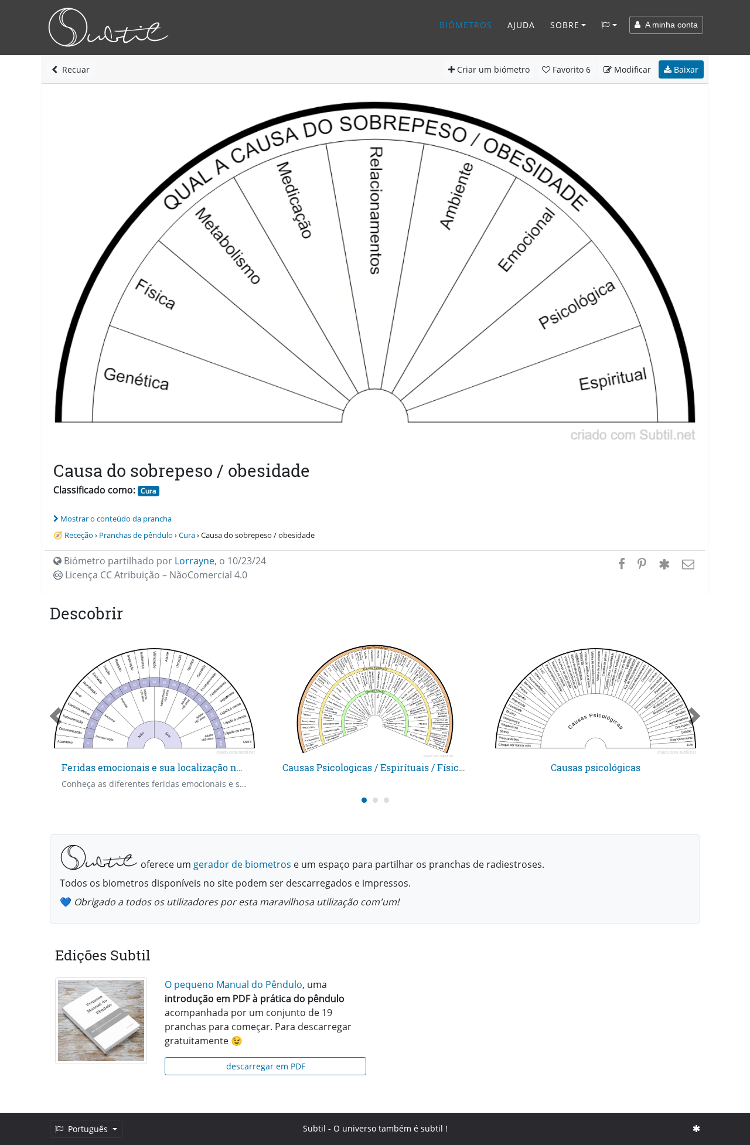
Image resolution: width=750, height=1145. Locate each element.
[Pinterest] (642, 564)
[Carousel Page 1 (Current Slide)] (364, 800)
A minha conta (669, 24)
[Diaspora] (664, 564)
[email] (687, 564)
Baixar (684, 69)
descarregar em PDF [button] (265, 1066)
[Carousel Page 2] (375, 800)
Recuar (73, 69)
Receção (78, 535)
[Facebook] (621, 564)
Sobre (564, 24)
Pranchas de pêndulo (136, 535)
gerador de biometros (242, 864)
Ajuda (521, 24)
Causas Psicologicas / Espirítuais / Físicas (375, 767)
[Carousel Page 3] (386, 800)
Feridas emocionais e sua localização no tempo (167, 767)
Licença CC (155, 574)
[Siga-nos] (696, 1128)
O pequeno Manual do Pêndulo (233, 984)
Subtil (314, 1128)
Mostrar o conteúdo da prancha (116, 518)
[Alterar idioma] (609, 25)
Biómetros (465, 24)
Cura (148, 491)
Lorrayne (194, 560)
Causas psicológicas (595, 767)
